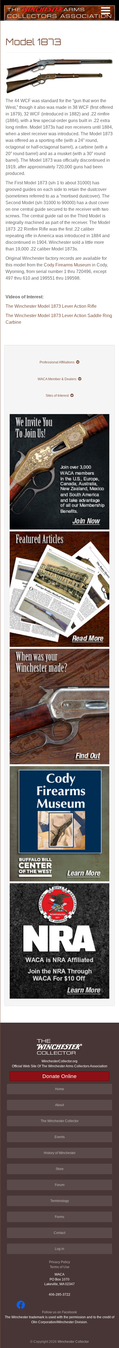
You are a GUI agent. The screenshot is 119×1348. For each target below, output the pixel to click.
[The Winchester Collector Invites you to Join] (59, 472)
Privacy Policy (59, 1262)
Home (59, 1089)
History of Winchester (60, 1153)
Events (60, 1137)
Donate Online (59, 1076)
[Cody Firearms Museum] (59, 824)
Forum (59, 1185)
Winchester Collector (73, 1342)
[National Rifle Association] (59, 941)
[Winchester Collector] (59, 12)
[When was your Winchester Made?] (59, 706)
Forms (59, 1217)
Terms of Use (59, 1267)
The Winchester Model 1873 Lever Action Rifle (51, 306)
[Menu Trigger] (105, 10)
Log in (59, 1249)
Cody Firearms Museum (67, 265)
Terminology (59, 1201)
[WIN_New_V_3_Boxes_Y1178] (59, 589)
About (59, 1105)
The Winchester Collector (60, 1121)
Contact (59, 1233)
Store (60, 1169)
